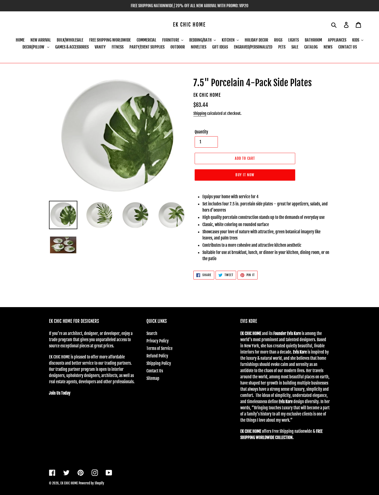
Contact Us (154, 370)
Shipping (199, 113)
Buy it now (244, 175)
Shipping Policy (158, 363)
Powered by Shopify (91, 483)
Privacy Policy (157, 341)
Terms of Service (159, 348)
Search (151, 333)
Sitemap (152, 378)
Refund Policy (157, 355)
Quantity (201, 131)
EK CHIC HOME (189, 25)
